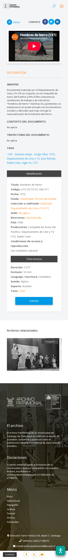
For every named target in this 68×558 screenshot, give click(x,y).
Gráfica (11, 509)
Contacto (10, 554)
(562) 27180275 (41, 540)
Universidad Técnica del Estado (38, 199)
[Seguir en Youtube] (42, 554)
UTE (35, 162)
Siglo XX (26, 162)
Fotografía (12, 505)
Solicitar (34, 301)
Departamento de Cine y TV (23, 158)
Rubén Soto (14, 162)
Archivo (11, 517)
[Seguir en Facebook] (26, 554)
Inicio (10, 496)
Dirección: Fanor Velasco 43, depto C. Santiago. (35, 535)
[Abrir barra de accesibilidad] (60, 550)
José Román (48, 158)
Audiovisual (13, 500)
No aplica (24, 213)
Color (22, 291)
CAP (10, 154)
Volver (16, 22)
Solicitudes (13, 522)
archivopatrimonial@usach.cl (39, 546)
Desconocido (34, 217)
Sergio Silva (40, 154)
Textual (11, 513)
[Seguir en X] (34, 554)
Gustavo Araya (23, 154)
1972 (52, 154)
